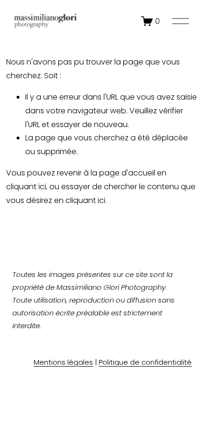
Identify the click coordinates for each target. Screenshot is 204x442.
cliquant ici (26, 186)
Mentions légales (63, 362)
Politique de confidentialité (145, 362)
